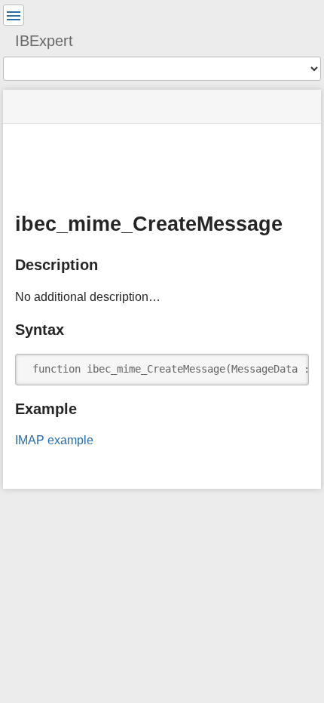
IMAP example (54, 440)
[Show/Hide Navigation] (13, 15)
